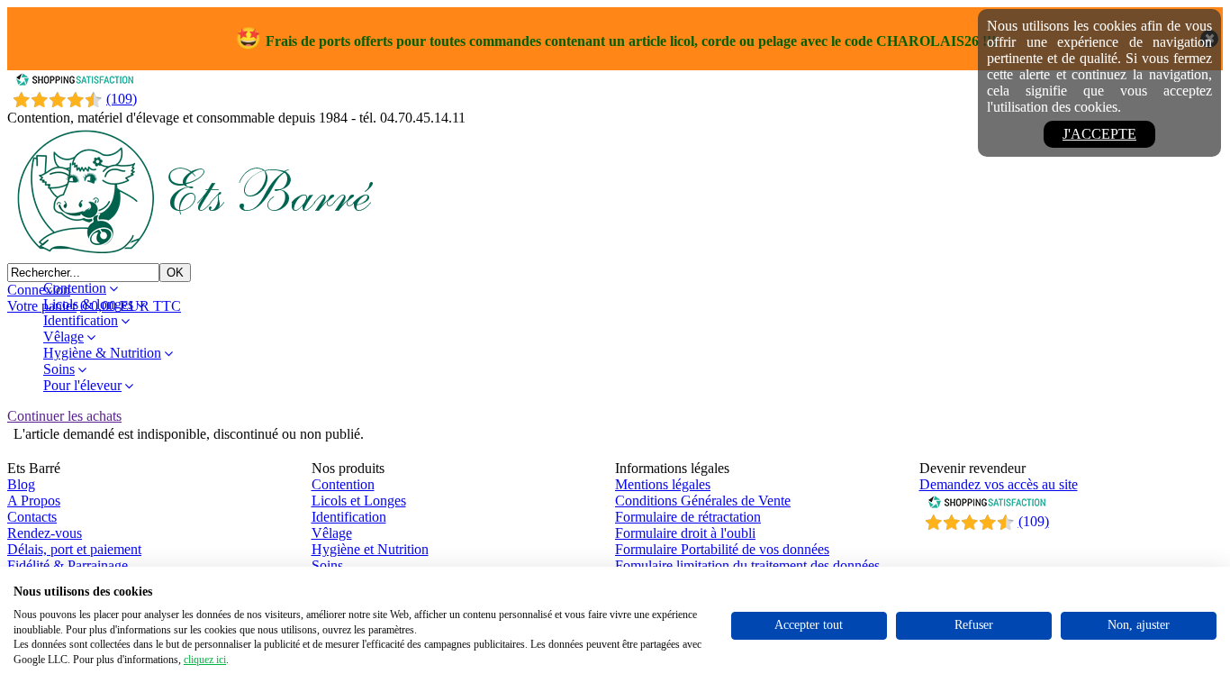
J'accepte (1099, 133)
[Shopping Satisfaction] (74, 81)
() (1033, 521)
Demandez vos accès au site (998, 484)
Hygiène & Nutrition (102, 352)
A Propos (33, 500)
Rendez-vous (44, 533)
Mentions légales (662, 484)
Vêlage (63, 336)
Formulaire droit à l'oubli (685, 533)
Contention (74, 288)
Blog (21, 484)
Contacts (32, 516)
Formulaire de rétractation (688, 516)
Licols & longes (88, 304)
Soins (59, 369)
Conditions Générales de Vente (703, 500)
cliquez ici (205, 659)
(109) (121, 98)
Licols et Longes (359, 500)
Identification (80, 320)
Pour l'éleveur (82, 385)
